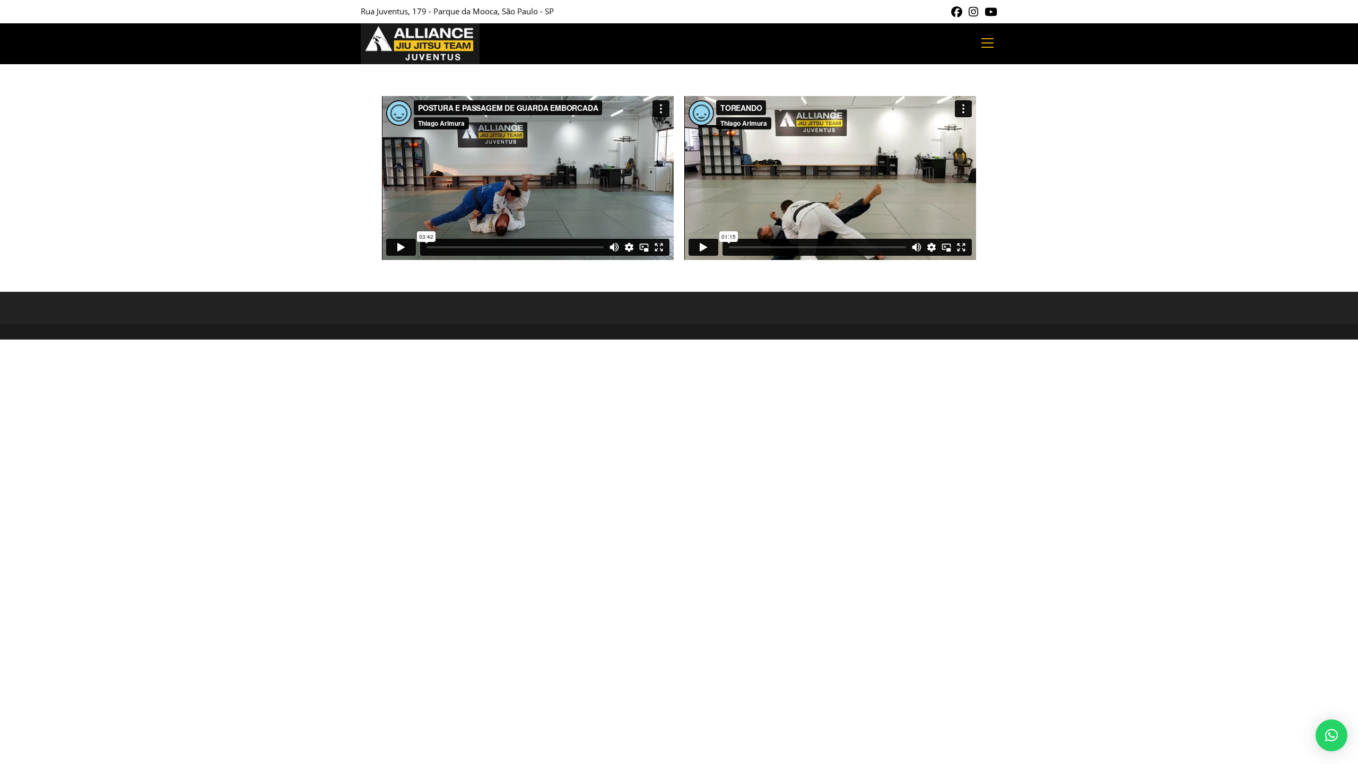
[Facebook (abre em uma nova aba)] (956, 12)
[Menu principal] (987, 43)
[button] (1331, 735)
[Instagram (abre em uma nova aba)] (973, 12)
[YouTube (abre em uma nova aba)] (989, 12)
